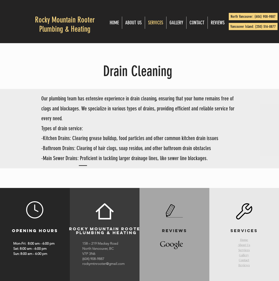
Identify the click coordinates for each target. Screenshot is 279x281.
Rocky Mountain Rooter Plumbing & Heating (65, 24)
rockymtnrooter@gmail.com (103, 264)
